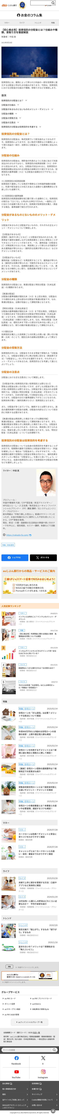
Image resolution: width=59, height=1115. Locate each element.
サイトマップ (37, 1094)
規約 (4, 1094)
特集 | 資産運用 (8, 545)
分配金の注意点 (8, 122)
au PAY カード (10, 998)
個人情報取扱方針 (9, 1089)
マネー (6, 22)
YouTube (16, 1077)
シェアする (16, 557)
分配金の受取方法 (9, 118)
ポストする (45, 557)
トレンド (38, 22)
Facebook (16, 1063)
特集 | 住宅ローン (26, 708)
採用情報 (35, 1083)
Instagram (43, 1077)
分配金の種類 (7, 113)
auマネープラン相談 (12, 1009)
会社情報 (5, 1083)
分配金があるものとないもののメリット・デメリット (25, 109)
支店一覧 (36, 1032)
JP (46, 5)
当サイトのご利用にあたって (13, 1099)
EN (50, 5)
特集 (53, 22)
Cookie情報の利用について (42, 1099)
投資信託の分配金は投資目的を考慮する (19, 126)
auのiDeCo (36, 1004)
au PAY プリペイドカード (42, 998)
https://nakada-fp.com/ (17, 534)
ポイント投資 (10, 1004)
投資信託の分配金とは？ (12, 100)
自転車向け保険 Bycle (40, 1009)
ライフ (21, 22)
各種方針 (35, 1089)
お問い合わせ (37, 1105)
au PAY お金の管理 (12, 1014)
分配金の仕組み (8, 104)
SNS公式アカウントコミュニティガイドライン (14, 1106)
